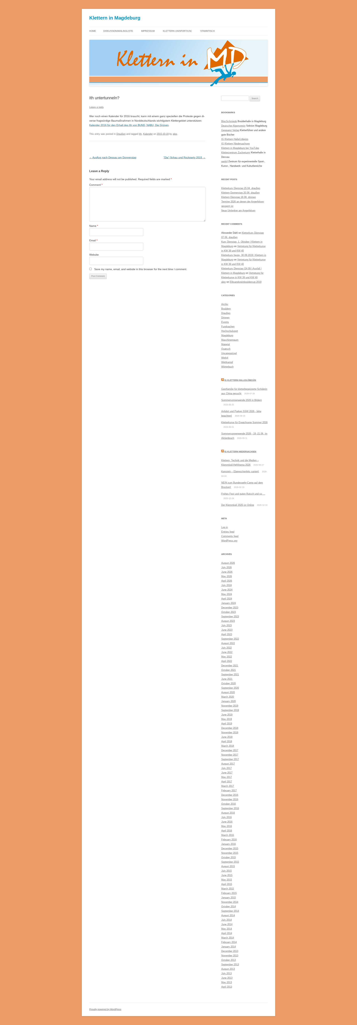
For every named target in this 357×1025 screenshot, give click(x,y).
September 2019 (230, 710)
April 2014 (226, 933)
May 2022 (226, 656)
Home (92, 31)
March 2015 (227, 888)
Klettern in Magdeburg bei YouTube (240, 148)
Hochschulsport (229, 331)
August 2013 (228, 969)
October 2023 (228, 612)
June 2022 (226, 652)
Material (225, 344)
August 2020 (228, 692)
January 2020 (228, 701)
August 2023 (228, 621)
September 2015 (230, 861)
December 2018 (229, 728)
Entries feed (227, 531)
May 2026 (226, 576)
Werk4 (224, 357)
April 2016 (226, 830)
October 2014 (228, 906)
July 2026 (226, 567)
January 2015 (228, 897)
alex (175, 134)
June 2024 (226, 589)
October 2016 (228, 803)
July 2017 (226, 768)
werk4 (224, 161)
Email (93, 240)
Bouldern (226, 308)
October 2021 (228, 670)
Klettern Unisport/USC (177, 31)
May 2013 (226, 982)
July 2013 (226, 973)
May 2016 (226, 826)
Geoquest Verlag (230, 130)
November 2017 (229, 754)
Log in (224, 527)
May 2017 (226, 777)
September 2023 (230, 616)
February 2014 (229, 942)
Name (93, 225)
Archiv (224, 304)
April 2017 (226, 781)
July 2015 (226, 870)
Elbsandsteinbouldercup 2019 (245, 282)
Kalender (148, 134)
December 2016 (229, 795)
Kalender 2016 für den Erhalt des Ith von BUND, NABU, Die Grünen (129, 125)
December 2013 (229, 951)
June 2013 (226, 977)
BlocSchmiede (229, 121)
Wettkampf (227, 362)
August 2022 (228, 643)
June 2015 (226, 875)
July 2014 (226, 919)
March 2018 (227, 745)
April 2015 (226, 884)
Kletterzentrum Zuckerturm (235, 152)
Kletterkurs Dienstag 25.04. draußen (240, 188)
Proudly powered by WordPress (105, 1009)
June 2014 (226, 924)
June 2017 (226, 772)
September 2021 (230, 674)
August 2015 (228, 866)
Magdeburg (227, 335)
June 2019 (226, 714)
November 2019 (229, 705)
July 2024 (226, 585)
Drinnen (225, 317)
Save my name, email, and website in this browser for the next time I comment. (140, 269)
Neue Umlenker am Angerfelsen (238, 210)
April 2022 (226, 661)
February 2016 (229, 839)
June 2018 (226, 737)
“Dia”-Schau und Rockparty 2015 (184, 157)
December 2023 (229, 607)
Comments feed (229, 536)
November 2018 (229, 732)
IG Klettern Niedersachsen (235, 143)
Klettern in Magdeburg (114, 18)
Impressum (148, 31)
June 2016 (226, 821)
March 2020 (227, 696)
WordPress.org (229, 540)
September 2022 (230, 638)
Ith (140, 134)
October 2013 (228, 960)
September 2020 (230, 687)
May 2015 (226, 879)
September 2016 (230, 808)
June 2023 (226, 629)
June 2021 (226, 679)
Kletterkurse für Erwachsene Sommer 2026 (244, 422)
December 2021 (229, 665)
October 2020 (228, 683)
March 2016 (227, 835)
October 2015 (228, 857)
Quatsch (225, 348)
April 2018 (226, 741)
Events (225, 322)
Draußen (121, 134)
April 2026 (226, 580)
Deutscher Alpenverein (233, 125)
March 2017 (227, 786)
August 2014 (228, 915)
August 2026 (228, 563)
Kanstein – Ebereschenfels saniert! (240, 471)
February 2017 (229, 790)
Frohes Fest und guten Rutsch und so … (243, 493)
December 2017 (229, 750)
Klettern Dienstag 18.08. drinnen (238, 197)
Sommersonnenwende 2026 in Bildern (241, 400)
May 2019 (226, 719)
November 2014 (229, 902)
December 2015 (229, 848)
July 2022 (226, 647)
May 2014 (226, 928)
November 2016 (229, 799)
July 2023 (226, 625)
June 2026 (226, 571)
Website (94, 254)
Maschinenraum (229, 340)
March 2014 (227, 937)
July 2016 (226, 817)
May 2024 (226, 594)
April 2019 (226, 723)
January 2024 (228, 603)
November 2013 (229, 955)
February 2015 (229, 893)
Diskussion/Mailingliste (118, 31)
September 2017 (230, 759)
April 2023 (226, 634)
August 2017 (228, 763)
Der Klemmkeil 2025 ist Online (237, 505)
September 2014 (230, 911)
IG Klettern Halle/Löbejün (234, 139)
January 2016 (228, 844)
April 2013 (226, 986)
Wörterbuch (227, 366)
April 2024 (226, 598)
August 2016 (228, 812)
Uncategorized (229, 353)
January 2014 (228, 946)
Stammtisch (207, 31)
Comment (95, 184)
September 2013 (230, 964)
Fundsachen (227, 326)
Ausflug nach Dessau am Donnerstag (112, 157)
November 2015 (229, 853)
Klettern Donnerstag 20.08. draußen (240, 192)
